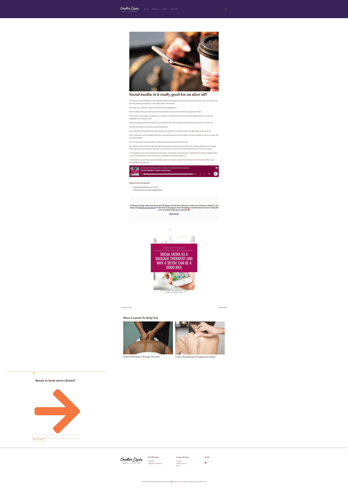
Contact (178, 461)
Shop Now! (174, 214)
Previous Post (126, 307)
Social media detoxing (142, 187)
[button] (226, 9)
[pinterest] (206, 463)
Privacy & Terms (181, 463)
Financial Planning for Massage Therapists (141, 357)
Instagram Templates (154, 463)
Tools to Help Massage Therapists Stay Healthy (195, 357)
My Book (151, 461)
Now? (178, 466)
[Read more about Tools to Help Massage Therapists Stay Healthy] (200, 338)
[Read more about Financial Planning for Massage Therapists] (148, 338)
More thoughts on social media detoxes (148, 190)
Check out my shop (146, 207)
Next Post (223, 307)
